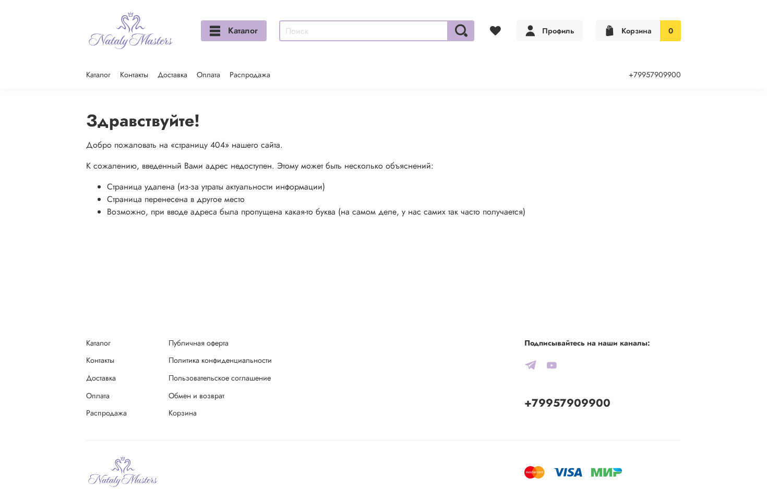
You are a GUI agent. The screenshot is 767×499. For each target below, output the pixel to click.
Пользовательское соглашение (220, 378)
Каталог (243, 31)
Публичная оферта (199, 343)
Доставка (172, 74)
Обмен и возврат (196, 395)
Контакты (134, 74)
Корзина (183, 413)
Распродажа (250, 74)
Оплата (208, 74)
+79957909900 (655, 74)
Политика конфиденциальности (220, 360)
